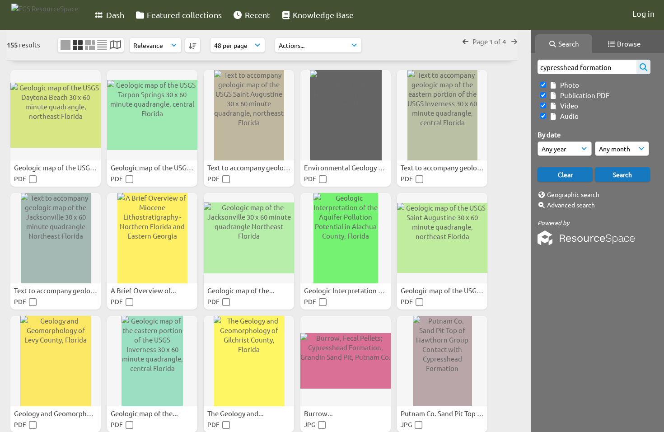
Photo (568, 84)
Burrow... (319, 413)
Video (567, 105)
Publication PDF (583, 95)
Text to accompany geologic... (253, 167)
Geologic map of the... (241, 290)
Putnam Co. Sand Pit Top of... (445, 413)
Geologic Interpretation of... (347, 290)
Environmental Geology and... (350, 167)
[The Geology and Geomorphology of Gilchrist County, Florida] (249, 361)
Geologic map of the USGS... (57, 167)
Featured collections (183, 14)
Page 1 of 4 (489, 41)
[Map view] (115, 45)
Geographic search (573, 194)
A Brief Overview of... (144, 290)
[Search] (643, 67)
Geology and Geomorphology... (62, 413)
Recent (256, 14)
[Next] (514, 41)
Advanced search (571, 205)
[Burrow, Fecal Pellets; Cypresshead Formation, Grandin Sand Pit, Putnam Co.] (345, 361)
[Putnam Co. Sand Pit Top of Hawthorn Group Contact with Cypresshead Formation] (442, 361)
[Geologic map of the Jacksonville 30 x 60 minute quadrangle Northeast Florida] (249, 238)
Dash (114, 14)
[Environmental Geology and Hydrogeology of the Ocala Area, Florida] (345, 115)
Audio (568, 116)
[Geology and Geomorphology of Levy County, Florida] (55, 361)
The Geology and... (236, 413)
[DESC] (192, 45)
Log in (643, 13)
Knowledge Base (322, 14)
